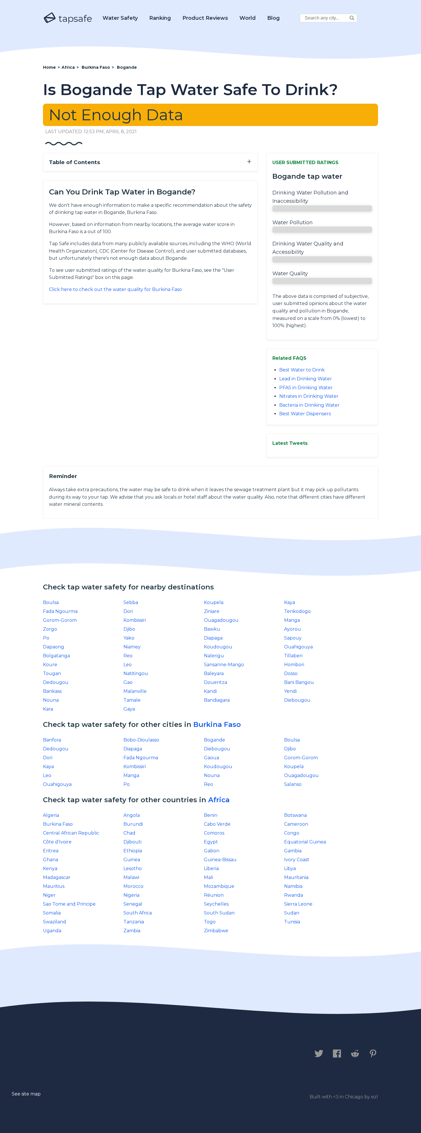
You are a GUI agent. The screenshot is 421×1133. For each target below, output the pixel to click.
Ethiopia (132, 850)
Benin (210, 815)
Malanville (135, 691)
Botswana (295, 815)
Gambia (293, 850)
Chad (129, 833)
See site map (26, 1094)
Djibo (129, 629)
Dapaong (53, 647)
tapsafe (74, 18)
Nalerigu (214, 655)
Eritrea (50, 850)
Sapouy (293, 638)
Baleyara (214, 673)
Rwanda (293, 895)
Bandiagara (217, 700)
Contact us (59, 1054)
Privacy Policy (107, 1054)
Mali (208, 877)
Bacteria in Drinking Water (309, 405)
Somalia (52, 913)
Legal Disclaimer (163, 1054)
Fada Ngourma (60, 611)
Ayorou (292, 629)
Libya (290, 868)
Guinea (131, 859)
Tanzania (133, 922)
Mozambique (219, 886)
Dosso (291, 673)
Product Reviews (205, 18)
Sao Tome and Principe (69, 904)
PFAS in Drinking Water (306, 387)
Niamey (132, 647)
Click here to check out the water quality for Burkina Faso (115, 289)
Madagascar (56, 877)
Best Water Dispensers (305, 413)
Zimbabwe (216, 930)
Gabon (211, 850)
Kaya (289, 602)
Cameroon (296, 824)
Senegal (132, 904)
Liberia (211, 868)
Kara (48, 709)
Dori (128, 611)
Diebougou (297, 700)
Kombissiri (134, 620)
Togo (210, 922)
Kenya (50, 868)
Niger (49, 895)
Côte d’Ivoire (57, 842)
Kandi (210, 691)
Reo (128, 655)
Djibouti (132, 842)
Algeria (51, 815)
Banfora (52, 740)
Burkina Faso (217, 724)
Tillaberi (293, 655)
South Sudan (219, 913)
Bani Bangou (299, 682)
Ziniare (211, 611)
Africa (219, 800)
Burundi (133, 824)
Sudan (291, 913)
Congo (291, 833)
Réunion (214, 895)
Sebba (130, 602)
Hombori (294, 664)
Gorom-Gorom (60, 620)
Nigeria (131, 895)
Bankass (52, 691)
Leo (127, 664)
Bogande (214, 740)
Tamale (132, 700)
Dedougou (55, 682)
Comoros (214, 833)
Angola (131, 815)
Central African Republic (71, 833)
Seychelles (216, 904)
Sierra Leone (298, 904)
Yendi (290, 691)
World (247, 18)
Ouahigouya (298, 647)
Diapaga (213, 638)
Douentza (215, 682)
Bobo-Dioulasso (141, 740)
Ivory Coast (296, 859)
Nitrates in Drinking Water (309, 396)
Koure (50, 664)
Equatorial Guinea (305, 842)
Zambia (131, 930)
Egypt (211, 842)
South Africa (137, 913)
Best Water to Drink (302, 370)
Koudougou (218, 647)
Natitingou (135, 673)
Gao (128, 682)
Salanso (293, 784)
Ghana (50, 859)
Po (46, 638)
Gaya (129, 709)
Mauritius (53, 886)
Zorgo (50, 629)
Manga (292, 620)
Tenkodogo (297, 611)
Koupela (213, 602)
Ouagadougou (221, 620)
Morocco (133, 886)
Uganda (52, 930)
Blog (273, 18)
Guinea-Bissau (220, 859)
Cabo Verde (217, 824)
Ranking (160, 18)
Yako (128, 638)
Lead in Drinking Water (305, 378)
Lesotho (132, 868)
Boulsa (51, 602)
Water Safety (120, 18)
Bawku (212, 629)
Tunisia (292, 922)
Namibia (293, 886)
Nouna (51, 700)
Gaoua (211, 757)
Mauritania (296, 877)
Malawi (131, 877)
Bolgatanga (56, 655)
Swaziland (54, 922)
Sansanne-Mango (224, 664)
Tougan (52, 673)
